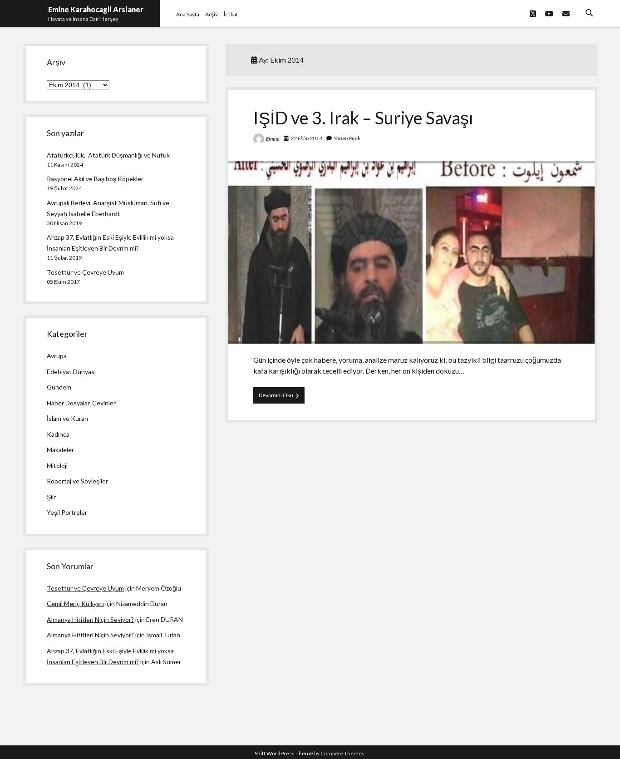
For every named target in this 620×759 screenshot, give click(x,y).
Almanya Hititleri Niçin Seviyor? (90, 619)
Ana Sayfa (187, 14)
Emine (273, 138)
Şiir (51, 497)
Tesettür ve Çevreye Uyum (85, 272)
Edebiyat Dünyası (71, 371)
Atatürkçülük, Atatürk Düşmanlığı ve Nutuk (108, 155)
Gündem (59, 387)
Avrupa (57, 356)
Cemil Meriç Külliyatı (75, 603)
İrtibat (231, 14)
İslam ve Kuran (67, 418)
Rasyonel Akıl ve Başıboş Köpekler (95, 178)
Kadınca (58, 434)
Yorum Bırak (347, 138)
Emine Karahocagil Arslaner (95, 9)
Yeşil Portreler (67, 512)
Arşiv (211, 14)
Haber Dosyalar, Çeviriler (81, 403)
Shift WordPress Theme (284, 753)
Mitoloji (57, 465)
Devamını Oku (282, 397)
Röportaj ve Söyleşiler (77, 481)
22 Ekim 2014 (306, 138)
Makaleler (60, 449)
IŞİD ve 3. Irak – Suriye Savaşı (363, 117)
